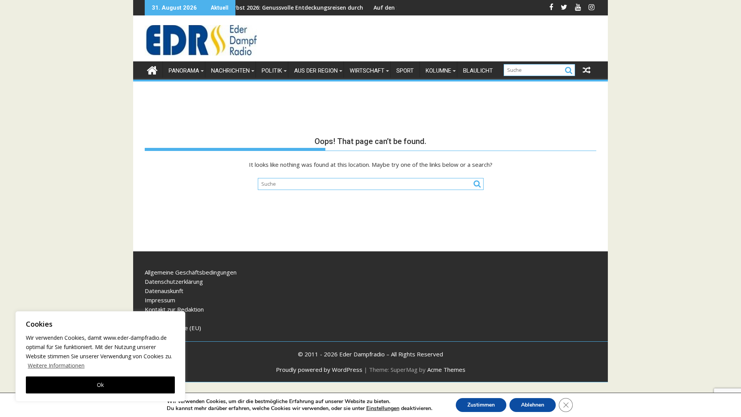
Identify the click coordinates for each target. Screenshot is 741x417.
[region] (100, 356)
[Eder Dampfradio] (152, 69)
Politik (272, 70)
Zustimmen (481, 405)
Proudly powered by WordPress (319, 369)
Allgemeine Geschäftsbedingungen (191, 272)
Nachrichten (230, 70)
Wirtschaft (367, 70)
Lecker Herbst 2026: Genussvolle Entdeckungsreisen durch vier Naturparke (293, 7)
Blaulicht (478, 70)
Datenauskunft (164, 291)
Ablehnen (532, 405)
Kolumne (438, 70)
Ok (100, 384)
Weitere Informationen (56, 365)
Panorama (184, 70)
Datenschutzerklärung (174, 281)
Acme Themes (446, 369)
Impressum (160, 300)
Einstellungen (382, 408)
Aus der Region (316, 70)
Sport (405, 70)
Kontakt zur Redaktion (174, 309)
